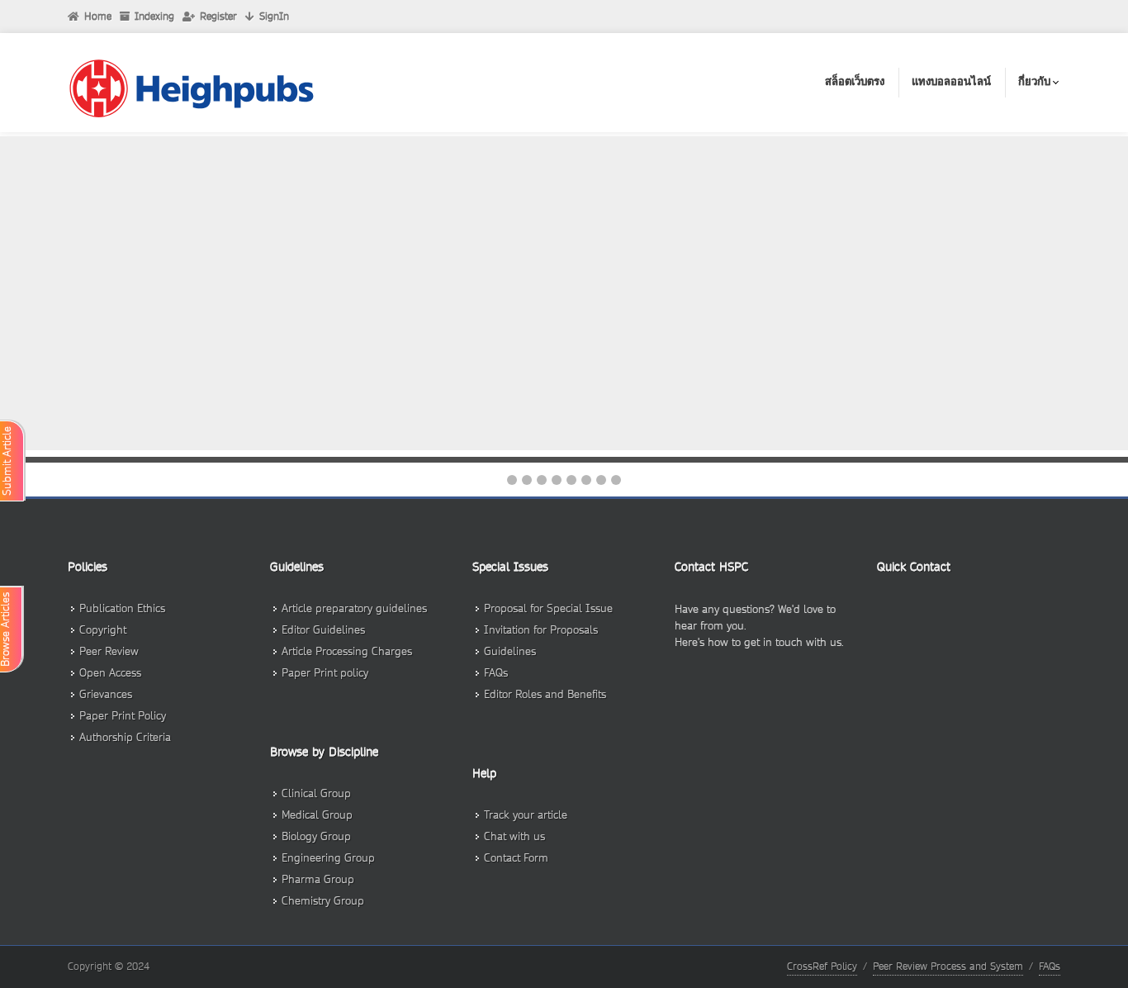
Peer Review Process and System (948, 966)
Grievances (105, 694)
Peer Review (109, 651)
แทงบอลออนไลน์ (951, 81)
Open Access (110, 673)
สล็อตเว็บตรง (854, 81)
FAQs (1049, 966)
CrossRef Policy (822, 966)
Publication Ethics (122, 608)
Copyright (102, 630)
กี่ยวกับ (1034, 81)
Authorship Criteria (125, 737)
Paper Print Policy (122, 716)
